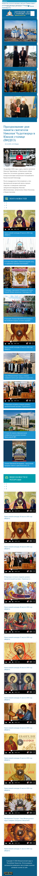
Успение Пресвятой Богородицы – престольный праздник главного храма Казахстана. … (18, 464)
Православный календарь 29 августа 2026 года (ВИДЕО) (18, 348)
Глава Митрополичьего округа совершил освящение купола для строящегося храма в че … (19, 377)
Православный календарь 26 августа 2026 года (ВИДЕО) (18, 668)
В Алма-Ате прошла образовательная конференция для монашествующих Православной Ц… (15, 435)
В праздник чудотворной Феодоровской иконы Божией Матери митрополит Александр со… (18, 291)
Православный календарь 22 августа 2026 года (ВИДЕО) (18, 789)
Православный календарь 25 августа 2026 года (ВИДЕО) (18, 699)
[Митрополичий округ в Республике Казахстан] (19, 13)
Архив (32, 6)
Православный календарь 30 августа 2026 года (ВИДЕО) (18, 234)
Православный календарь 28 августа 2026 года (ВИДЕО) (18, 608)
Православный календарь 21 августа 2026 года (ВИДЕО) (18, 849)
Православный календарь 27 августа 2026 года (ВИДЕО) (18, 638)
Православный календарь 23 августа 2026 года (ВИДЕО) (18, 759)
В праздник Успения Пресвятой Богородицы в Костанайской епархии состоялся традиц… (18, 319)
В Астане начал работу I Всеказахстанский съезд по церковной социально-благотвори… (19, 262)
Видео (17, 144)
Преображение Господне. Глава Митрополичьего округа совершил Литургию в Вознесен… (19, 819)
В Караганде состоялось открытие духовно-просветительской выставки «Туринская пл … (18, 405)
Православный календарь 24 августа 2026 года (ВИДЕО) (18, 729)
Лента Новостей (18, 199)
